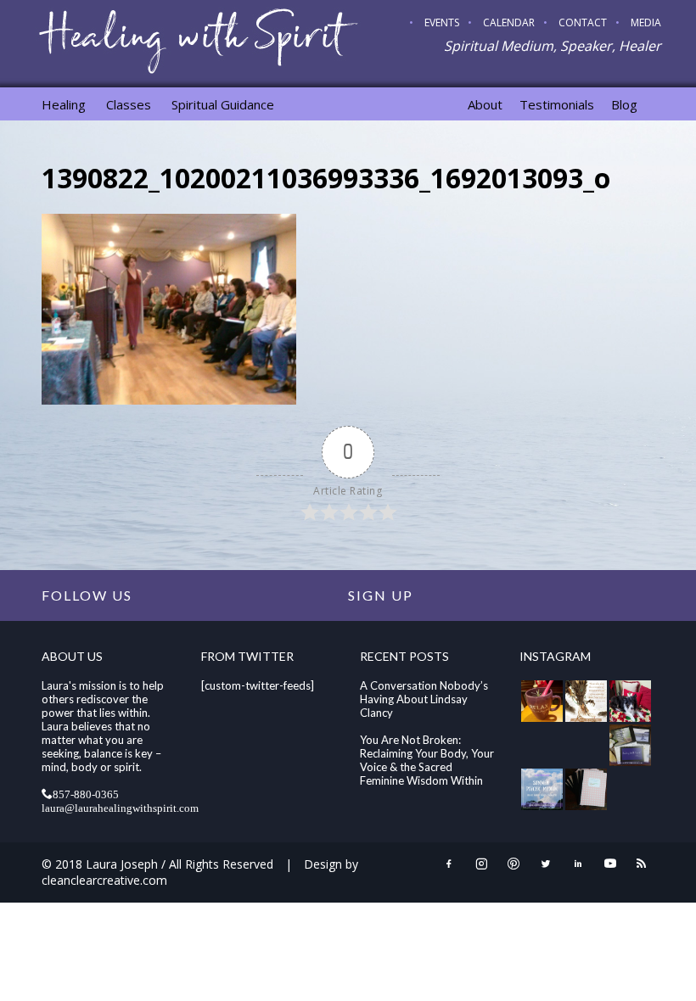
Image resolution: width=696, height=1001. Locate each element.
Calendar (509, 22)
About (485, 104)
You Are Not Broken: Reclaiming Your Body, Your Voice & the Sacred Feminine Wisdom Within (427, 760)
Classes (128, 104)
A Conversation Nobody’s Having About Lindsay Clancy (424, 699)
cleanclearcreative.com (104, 880)
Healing (64, 104)
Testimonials (556, 104)
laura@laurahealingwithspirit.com (120, 807)
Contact (582, 22)
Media (646, 22)
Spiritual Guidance (222, 104)
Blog (624, 104)
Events (441, 22)
